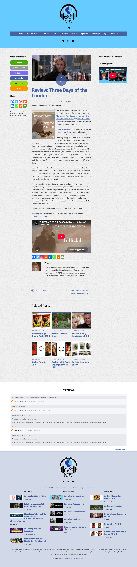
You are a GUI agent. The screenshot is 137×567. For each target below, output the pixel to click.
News (54, 34)
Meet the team (31, 34)
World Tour (74, 34)
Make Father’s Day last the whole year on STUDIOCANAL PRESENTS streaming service (28, 517)
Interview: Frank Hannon (74, 519)
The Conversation (67, 119)
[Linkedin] (50, 257)
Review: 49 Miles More (113, 506)
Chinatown (74, 116)
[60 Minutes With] (68, 23)
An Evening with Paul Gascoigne (32, 530)
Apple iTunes (20, 68)
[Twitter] (38, 257)
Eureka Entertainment (40, 216)
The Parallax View (62, 116)
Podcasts (46, 34)
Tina (53, 101)
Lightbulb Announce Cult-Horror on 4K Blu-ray (34, 505)
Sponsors (84, 34)
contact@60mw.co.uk (79, 558)
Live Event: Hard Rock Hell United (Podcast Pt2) (77, 292)
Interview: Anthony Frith (74, 496)
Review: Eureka (41, 291)
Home (21, 34)
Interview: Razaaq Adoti (74, 504)
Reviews (64, 34)
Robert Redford (62, 129)
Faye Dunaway (55, 155)
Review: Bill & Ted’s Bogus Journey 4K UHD (61, 365)
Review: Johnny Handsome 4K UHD (81, 334)
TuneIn (20, 78)
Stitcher (20, 73)
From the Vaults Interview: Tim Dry (75, 528)
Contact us (114, 34)
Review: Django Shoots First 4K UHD (41, 334)
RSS (20, 88)
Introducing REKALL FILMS (35, 496)
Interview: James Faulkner (74, 512)
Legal (105, 34)
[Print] (58, 257)
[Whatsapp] (54, 257)
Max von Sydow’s (52, 201)
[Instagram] (42, 257)
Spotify (20, 83)
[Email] (62, 257)
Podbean (20, 63)
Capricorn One (83, 116)
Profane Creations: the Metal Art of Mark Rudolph (35, 540)
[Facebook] (34, 257)
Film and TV (61, 101)
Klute (58, 119)
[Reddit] (46, 257)
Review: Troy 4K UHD (112, 524)
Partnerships (95, 34)
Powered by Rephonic (121, 449)
